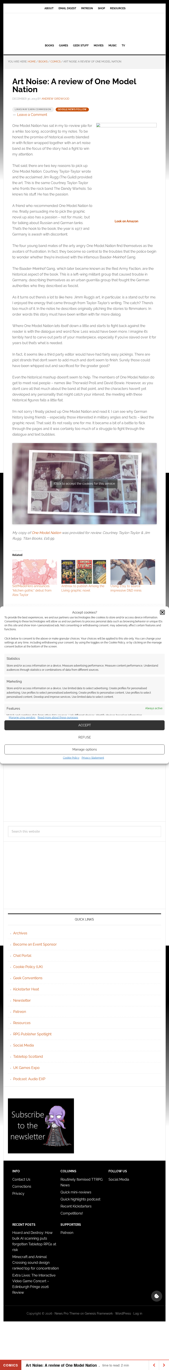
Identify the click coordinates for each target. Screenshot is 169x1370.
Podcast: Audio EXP (29, 1079)
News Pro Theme (67, 1313)
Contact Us (21, 1179)
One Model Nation (46, 533)
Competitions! (72, 1213)
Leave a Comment (32, 115)
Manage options (84, 749)
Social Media (23, 1045)
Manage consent (156, 1296)
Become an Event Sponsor (35, 944)
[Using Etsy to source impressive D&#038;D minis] (132, 572)
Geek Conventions (27, 978)
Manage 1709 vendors (22, 717)
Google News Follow (72, 109)
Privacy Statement (93, 757)
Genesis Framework (99, 1313)
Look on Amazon (126, 221)
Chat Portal (22, 956)
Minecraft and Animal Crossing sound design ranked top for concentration (35, 1262)
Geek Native (84, 27)
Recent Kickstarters (76, 1206)
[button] (162, 612)
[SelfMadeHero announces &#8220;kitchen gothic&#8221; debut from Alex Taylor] (34, 572)
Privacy (18, 1193)
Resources (22, 1023)
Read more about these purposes (58, 717)
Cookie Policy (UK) (28, 967)
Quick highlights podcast (80, 1199)
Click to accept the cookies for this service (84, 483)
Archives (20, 933)
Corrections (21, 1186)
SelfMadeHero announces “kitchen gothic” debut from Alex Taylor (31, 590)
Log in (137, 1313)
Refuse (84, 737)
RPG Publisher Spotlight (32, 1034)
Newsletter (22, 1000)
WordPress (123, 1313)
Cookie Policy (71, 757)
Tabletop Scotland (28, 1056)
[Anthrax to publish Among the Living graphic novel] (83, 572)
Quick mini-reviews (76, 1192)
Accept (84, 725)
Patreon (19, 1012)
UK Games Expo (26, 1068)
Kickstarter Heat (26, 989)
